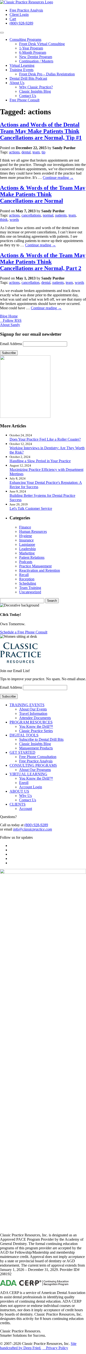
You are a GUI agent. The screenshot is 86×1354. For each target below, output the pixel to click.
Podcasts (25, 562)
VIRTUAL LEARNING (28, 774)
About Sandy (10, 325)
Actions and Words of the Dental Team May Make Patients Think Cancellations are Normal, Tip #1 (41, 131)
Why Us (25, 796)
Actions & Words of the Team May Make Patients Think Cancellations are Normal (42, 194)
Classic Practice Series (36, 731)
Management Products (36, 748)
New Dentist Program (35, 57)
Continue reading (58, 178)
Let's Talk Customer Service (31, 508)
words (14, 220)
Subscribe (9, 353)
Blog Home (9, 316)
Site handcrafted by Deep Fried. (38, 1346)
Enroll (23, 783)
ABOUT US (19, 791)
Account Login (30, 787)
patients (61, 215)
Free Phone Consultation (37, 757)
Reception (26, 579)
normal (48, 215)
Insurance (26, 540)
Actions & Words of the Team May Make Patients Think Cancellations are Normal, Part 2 (42, 261)
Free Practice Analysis (26, 10)
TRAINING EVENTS (27, 705)
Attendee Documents (35, 718)
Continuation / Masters (36, 61)
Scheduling (27, 583)
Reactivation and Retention (39, 570)
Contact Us (27, 96)
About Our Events (33, 709)
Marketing (27, 553)
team (36, 152)
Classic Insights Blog (35, 91)
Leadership (27, 549)
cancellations (31, 215)
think (4, 220)
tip (43, 152)
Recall (24, 575)
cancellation (30, 282)
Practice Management (35, 566)
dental (26, 152)
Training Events (21, 70)
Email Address (11, 344)
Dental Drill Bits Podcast (28, 78)
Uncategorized (30, 592)
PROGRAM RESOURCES (31, 722)
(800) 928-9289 (21, 23)
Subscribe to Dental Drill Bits (41, 739)
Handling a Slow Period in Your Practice (40, 461)
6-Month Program (32, 52)
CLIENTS (18, 804)
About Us (17, 83)
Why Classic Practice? (36, 87)
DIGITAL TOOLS (24, 735)
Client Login (19, 14)
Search (52, 600)
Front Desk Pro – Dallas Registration (47, 74)
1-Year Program (31, 48)
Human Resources (33, 531)
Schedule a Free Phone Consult (23, 632)
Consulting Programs (25, 39)
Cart (13, 19)
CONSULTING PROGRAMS (33, 765)
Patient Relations (31, 557)
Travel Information (33, 713)
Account (25, 809)
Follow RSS (11, 320)
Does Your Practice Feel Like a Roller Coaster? (45, 439)
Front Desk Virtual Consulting (42, 44)
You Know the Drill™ (36, 726)
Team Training (30, 588)
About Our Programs (35, 770)
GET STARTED (22, 752)
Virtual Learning (22, 65)
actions (14, 152)
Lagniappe (27, 544)
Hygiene (25, 536)
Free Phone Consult (24, 100)
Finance (25, 527)
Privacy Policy (55, 1348)
